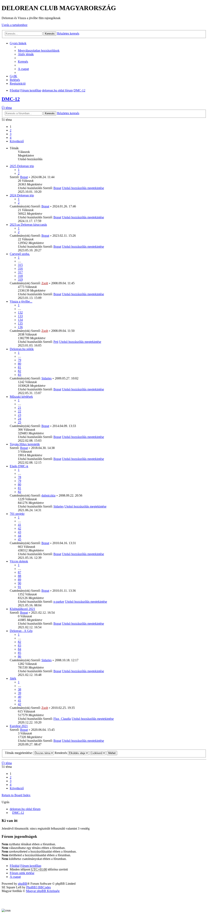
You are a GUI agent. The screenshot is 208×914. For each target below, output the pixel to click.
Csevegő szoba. (20, 254)
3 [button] (10, 134)
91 (19, 587)
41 (19, 524)
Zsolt (44, 283)
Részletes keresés (68, 33)
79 (19, 360)
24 (19, 418)
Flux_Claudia (62, 718)
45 (19, 539)
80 (19, 363)
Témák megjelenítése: (19, 753)
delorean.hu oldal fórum (57, 90)
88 (19, 576)
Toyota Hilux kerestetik (25, 444)
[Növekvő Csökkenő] (98, 753)
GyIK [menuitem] (13, 76)
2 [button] (10, 130)
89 (19, 579)
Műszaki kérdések (21, 396)
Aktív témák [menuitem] (26, 54)
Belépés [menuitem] (15, 80)
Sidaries (46, 378)
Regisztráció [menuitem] (18, 83)
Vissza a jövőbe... (21, 301)
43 (19, 532)
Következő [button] (17, 141)
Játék (13, 678)
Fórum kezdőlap (30, 90)
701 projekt (17, 513)
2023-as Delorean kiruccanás (28, 224)
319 (20, 279)
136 (20, 327)
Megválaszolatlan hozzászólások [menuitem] (39, 50)
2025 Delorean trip (22, 166)
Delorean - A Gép (21, 631)
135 (20, 323)
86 (19, 656)
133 (20, 316)
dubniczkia (48, 495)
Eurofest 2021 (19, 726)
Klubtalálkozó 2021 (22, 609)
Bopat (24, 177)
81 (19, 367)
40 (19, 696)
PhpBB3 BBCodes (38, 887)
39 (19, 693)
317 (20, 272)
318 (20, 276)
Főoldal (15, 90)
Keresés (50, 33)
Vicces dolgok (19, 561)
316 (20, 268)
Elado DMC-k (19, 466)
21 (19, 407)
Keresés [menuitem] (23, 61)
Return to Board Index (16, 795)
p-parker (58, 601)
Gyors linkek (18, 43)
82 (19, 371)
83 (19, 374)
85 (19, 653)
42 (19, 528)
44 (19, 535)
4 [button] (10, 137)
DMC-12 (79, 90)
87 (19, 572)
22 (19, 411)
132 (20, 312)
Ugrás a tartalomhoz (14, 25)
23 (19, 415)
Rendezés (61, 753)
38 (19, 689)
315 (20, 265)
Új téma (7, 107)
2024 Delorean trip (22, 195)
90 (19, 583)
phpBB (22, 883)
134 (20, 319)
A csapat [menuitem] (23, 69)
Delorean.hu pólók (22, 349)
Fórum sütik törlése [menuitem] (22, 873)
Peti (55, 341)
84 (19, 649)
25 (19, 422)
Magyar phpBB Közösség (43, 891)
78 (19, 477)
